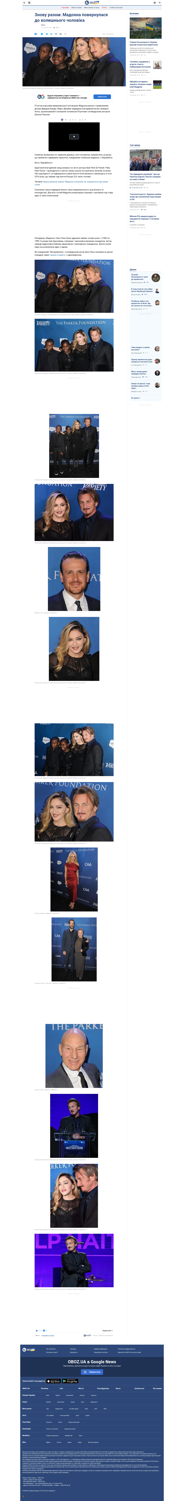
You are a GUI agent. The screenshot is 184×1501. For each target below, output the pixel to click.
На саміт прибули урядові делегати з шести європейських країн (145, 184)
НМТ (105, 1409)
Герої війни (65, 7)
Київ (47, 1395)
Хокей (73, 1402)
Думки (133, 269)
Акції (77, 1415)
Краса (69, 1442)
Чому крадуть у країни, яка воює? (140, 348)
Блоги (118, 1388)
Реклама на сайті (52, 1352)
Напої (60, 1422)
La (100, 157)
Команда (73, 1349)
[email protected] (47, 1485)
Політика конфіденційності (126, 1349)
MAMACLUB (68, 1435)
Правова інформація (100, 1349)
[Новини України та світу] (87, 1336)
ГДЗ (47, 1409)
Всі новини (157, 1388)
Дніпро (82, 1395)
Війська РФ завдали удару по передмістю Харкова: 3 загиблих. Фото (145, 219)
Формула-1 (94, 1402)
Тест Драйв (50, 1415)
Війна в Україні (76, 7)
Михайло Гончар (136, 391)
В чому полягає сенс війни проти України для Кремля (142, 290)
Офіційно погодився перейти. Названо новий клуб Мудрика (140, 84)
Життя (81, 1388)
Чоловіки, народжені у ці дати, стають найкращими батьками (140, 64)
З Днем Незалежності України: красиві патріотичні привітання (144, 43)
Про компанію (50, 1349)
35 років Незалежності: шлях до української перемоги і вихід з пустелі (139, 277)
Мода (79, 1442)
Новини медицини (52, 1435)
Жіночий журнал (93, 1442)
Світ (61, 1388)
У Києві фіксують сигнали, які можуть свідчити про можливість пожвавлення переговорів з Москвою (143, 205)
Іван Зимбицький (136, 353)
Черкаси (93, 1395)
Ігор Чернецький (136, 365)
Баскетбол (60, 1402)
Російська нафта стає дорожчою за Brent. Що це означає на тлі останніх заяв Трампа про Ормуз (141, 303)
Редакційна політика (48, 1335)
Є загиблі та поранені (137, 225)
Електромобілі (64, 1415)
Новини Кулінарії (73, 1422)
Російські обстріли (116, 7)
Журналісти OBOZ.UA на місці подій (129, 1352)
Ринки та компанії (52, 1429)
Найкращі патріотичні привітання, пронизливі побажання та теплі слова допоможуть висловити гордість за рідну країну (144, 50)
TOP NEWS (135, 145)
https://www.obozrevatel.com (92, 1452)
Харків (57, 1395)
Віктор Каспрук (135, 294)
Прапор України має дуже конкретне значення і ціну (141, 361)
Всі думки (135, 398)
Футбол (48, 1402)
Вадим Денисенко (136, 309)
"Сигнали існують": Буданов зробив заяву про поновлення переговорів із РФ (145, 197)
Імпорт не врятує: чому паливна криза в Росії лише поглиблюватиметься (140, 386)
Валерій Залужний (136, 282)
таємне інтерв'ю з (58, 255)
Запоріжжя (69, 1395)
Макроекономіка (70, 1429)
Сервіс (87, 1415)
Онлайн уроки (73, 1409)
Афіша (48, 1442)
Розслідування (103, 1388)
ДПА (86, 1409)
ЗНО (95, 1409)
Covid (80, 1435)
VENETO (104, 7)
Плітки (43, 25)
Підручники (59, 1409)
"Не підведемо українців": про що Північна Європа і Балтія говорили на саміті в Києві (145, 176)
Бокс (82, 1402)
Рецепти (49, 1422)
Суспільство (139, 1388)
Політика (44, 1388)
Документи (73, 1352)
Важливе (134, 13)
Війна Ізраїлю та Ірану (91, 7)
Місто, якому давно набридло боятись (139, 373)
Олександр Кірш (136, 377)
